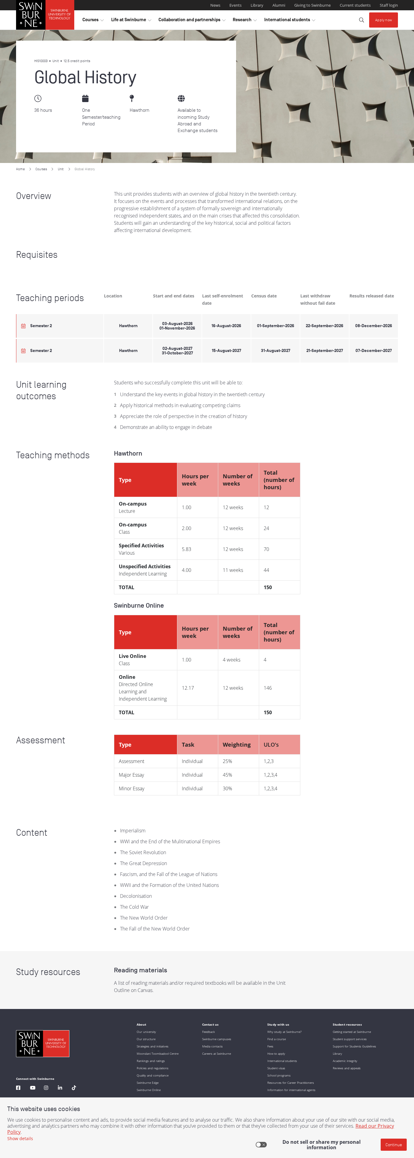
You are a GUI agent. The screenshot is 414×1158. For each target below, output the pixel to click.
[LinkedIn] (60, 1088)
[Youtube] (32, 1088)
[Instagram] (46, 1088)
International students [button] (289, 21)
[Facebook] (18, 1088)
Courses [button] (93, 21)
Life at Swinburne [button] (131, 21)
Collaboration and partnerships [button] (192, 21)
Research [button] (245, 21)
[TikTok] (74, 1088)
